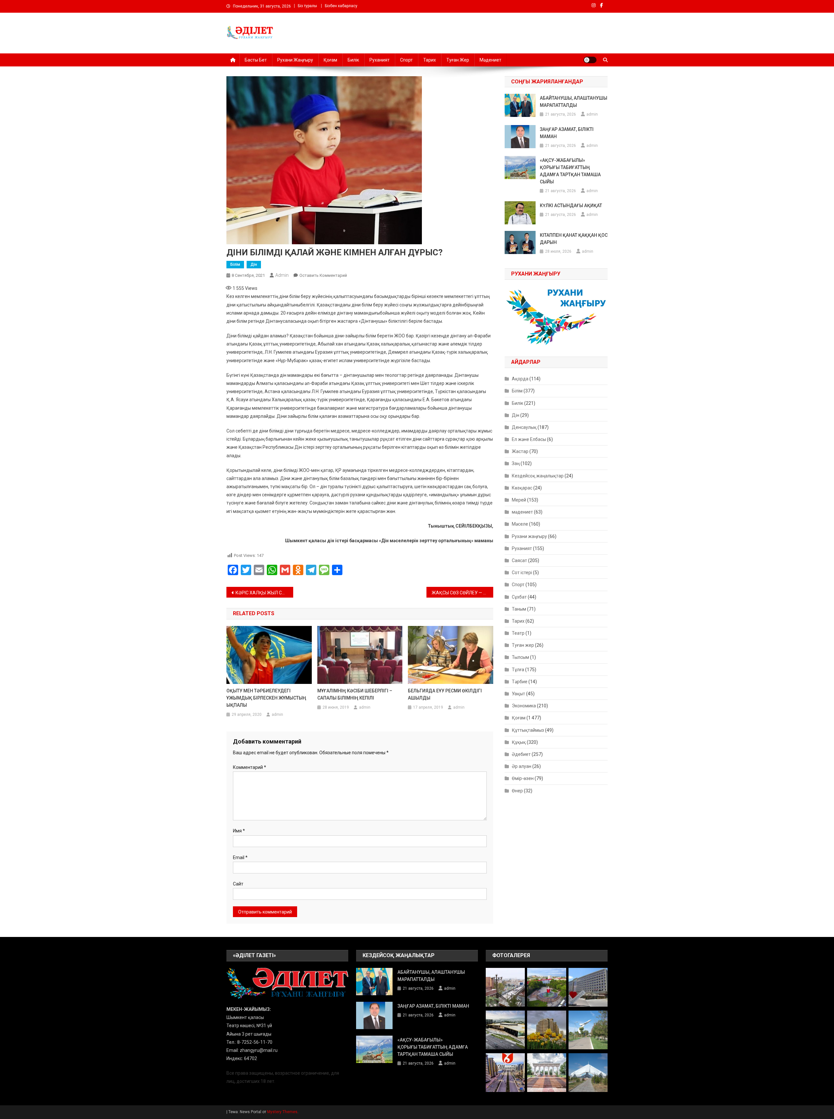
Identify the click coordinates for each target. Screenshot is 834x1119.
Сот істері (522, 572)
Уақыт (518, 693)
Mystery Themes (282, 1112)
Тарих (429, 60)
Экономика (524, 705)
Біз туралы (307, 6)
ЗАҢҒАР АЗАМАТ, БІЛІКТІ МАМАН (567, 133)
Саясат (519, 560)
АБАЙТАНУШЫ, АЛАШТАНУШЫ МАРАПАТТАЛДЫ (573, 101)
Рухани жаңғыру (295, 60)
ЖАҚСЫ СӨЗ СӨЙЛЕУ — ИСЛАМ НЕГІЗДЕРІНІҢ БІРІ (462, 592)
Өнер (517, 790)
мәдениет (522, 512)
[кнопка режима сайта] (590, 60)
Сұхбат (519, 597)
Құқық (519, 742)
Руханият (379, 60)
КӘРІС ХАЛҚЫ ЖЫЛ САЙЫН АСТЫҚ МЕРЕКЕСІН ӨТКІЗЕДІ (264, 592)
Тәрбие (519, 681)
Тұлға (518, 669)
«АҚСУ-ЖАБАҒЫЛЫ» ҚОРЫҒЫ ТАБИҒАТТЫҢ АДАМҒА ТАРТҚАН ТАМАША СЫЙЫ (570, 171)
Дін (254, 264)
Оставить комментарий (323, 275)
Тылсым (520, 657)
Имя (239, 830)
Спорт (406, 60)
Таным (519, 609)
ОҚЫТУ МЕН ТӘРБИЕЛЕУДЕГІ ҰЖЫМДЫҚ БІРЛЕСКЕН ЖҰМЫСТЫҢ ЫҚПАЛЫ (266, 698)
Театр (518, 633)
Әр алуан (521, 766)
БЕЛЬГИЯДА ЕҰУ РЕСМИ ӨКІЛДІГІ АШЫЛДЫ (445, 694)
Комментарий (249, 767)
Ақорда (520, 378)
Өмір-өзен (523, 778)
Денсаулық (524, 427)
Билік (353, 60)
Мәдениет (490, 60)
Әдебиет (521, 754)
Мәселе (520, 524)
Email (240, 857)
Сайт (238, 883)
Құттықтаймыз (528, 730)
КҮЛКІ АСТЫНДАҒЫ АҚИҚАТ (571, 205)
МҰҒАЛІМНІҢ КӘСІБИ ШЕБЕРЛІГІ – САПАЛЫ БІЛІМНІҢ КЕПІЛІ (354, 694)
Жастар (520, 451)
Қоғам (330, 60)
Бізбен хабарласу (341, 6)
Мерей (519, 500)
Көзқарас (522, 487)
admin (282, 275)
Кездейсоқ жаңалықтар (538, 475)
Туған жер (457, 60)
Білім (235, 264)
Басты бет (256, 60)
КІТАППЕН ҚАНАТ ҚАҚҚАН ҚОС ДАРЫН (574, 239)
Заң (516, 463)
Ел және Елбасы (529, 439)
